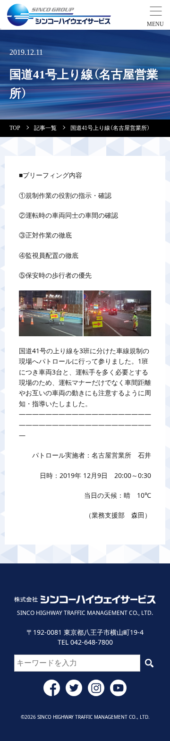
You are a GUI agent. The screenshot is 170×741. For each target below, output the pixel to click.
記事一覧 (45, 128)
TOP (14, 128)
